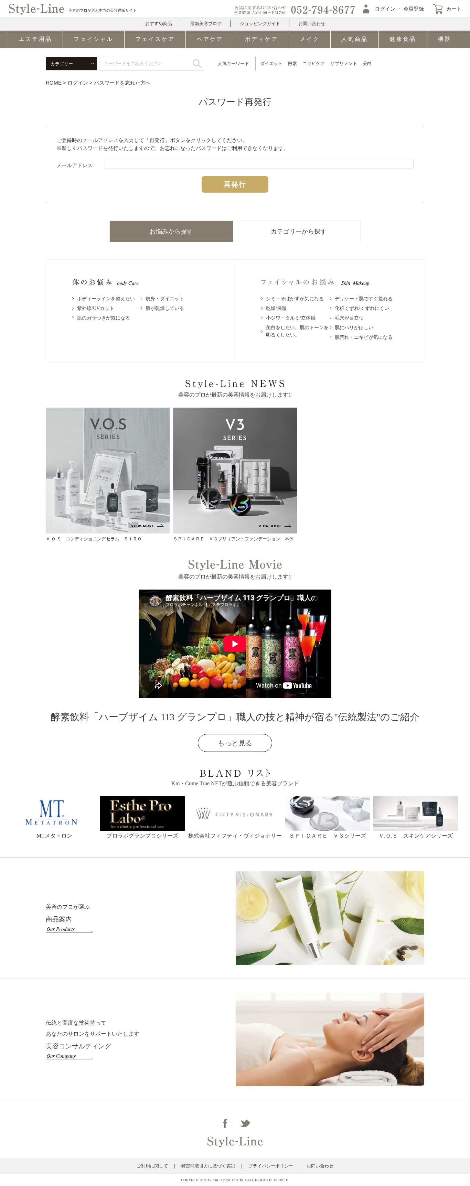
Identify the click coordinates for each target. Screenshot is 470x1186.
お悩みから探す (171, 231)
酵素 (292, 63)
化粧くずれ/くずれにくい (362, 308)
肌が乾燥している (165, 308)
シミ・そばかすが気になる (295, 298)
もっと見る (235, 743)
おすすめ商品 (158, 23)
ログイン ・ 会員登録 (399, 9)
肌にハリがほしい (354, 327)
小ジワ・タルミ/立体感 (291, 318)
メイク (310, 39)
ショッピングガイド (260, 23)
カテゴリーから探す (299, 231)
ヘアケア (210, 39)
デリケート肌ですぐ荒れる (364, 298)
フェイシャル (93, 39)
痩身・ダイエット (165, 298)
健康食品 (402, 39)
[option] (108, 475)
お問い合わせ (311, 23)
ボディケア (261, 39)
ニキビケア (313, 63)
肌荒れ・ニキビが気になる (364, 337)
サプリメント (343, 63)
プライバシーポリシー (270, 1165)
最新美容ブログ (206, 23)
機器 (444, 39)
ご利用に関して (152, 1165)
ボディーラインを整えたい (106, 298)
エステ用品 (35, 39)
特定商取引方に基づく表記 (208, 1165)
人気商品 (354, 39)
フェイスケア (155, 39)
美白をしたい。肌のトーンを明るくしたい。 (297, 331)
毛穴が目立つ (349, 318)
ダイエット (271, 63)
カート (454, 9)
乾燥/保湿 (276, 308)
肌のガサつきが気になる (103, 318)
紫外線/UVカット (95, 308)
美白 (367, 63)
